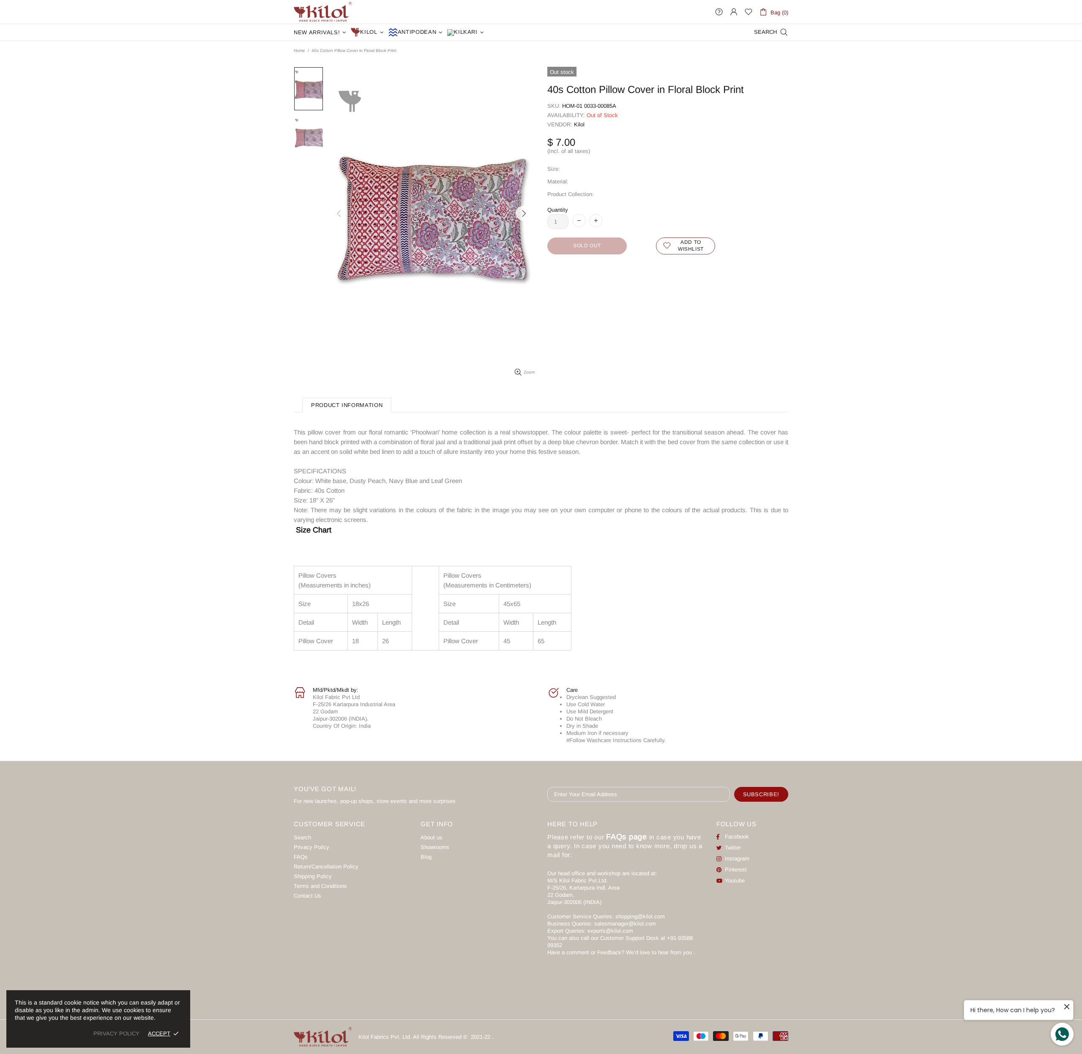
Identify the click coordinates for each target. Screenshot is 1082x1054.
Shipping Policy (313, 876)
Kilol (579, 124)
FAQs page (626, 837)
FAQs (301, 857)
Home (299, 50)
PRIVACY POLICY (116, 1033)
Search (302, 837)
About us (432, 837)
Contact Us (307, 896)
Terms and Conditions (320, 886)
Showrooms (435, 847)
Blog (426, 857)
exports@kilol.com (610, 931)
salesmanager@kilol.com (625, 923)
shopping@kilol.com (640, 916)
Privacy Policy (311, 847)
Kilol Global (323, 12)
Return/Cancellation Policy (326, 866)
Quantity (557, 210)
